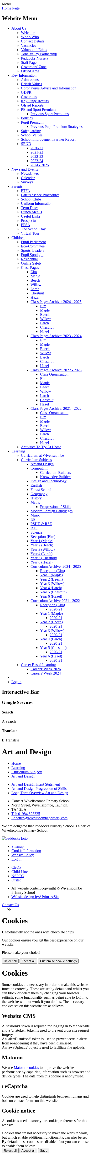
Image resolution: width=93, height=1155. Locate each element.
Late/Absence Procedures (40, 195)
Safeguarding (31, 131)
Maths (35, 502)
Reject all (10, 961)
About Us (18, 28)
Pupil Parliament (33, 242)
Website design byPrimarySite (35, 897)
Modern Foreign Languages (51, 511)
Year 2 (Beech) (42, 545)
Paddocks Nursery (35, 58)
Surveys (27, 182)
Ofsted (16, 880)
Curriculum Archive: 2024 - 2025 (56, 566)
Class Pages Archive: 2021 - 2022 (56, 408)
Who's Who (30, 37)
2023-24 (37, 161)
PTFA (25, 191)
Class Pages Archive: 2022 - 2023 (56, 370)
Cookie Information (26, 851)
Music (35, 515)
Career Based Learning (38, 665)
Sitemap (17, 846)
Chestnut (37, 293)
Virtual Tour (30, 233)
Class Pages (30, 267)
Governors (29, 97)
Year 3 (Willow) (43, 549)
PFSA (25, 225)
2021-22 (37, 152)
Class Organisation (54, 374)
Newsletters (30, 174)
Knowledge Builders (55, 477)
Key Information (23, 75)
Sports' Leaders (32, 250)
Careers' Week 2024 (46, 673)
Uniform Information (36, 203)
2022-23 (37, 156)
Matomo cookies (26, 1068)
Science (36, 532)
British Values (31, 84)
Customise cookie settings (58, 961)
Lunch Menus (31, 212)
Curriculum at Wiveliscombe (42, 455)
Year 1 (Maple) (42, 541)
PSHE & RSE (41, 524)
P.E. (33, 519)
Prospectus (29, 221)
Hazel (35, 297)
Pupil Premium (32, 122)
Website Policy (22, 855)
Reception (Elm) (43, 537)
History (36, 498)
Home (16, 763)
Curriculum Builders (55, 472)
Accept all (28, 961)
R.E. (34, 528)
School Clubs (31, 199)
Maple (35, 276)
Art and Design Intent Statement (35, 784)
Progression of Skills (55, 507)
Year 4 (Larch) (41, 554)
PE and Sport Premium (38, 109)
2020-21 (37, 148)
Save (43, 1150)
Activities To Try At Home (41, 447)
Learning (18, 451)
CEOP (16, 867)
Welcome (28, 33)
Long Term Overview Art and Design (39, 793)
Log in (16, 682)
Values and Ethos (34, 50)
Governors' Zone (33, 67)
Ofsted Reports (32, 105)
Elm (34, 272)
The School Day (33, 229)
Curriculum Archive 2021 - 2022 (55, 601)
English (36, 485)
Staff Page (28, 63)
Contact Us (10, 905)
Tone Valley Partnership (39, 54)
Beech (35, 280)
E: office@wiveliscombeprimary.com (39, 818)
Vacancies (28, 45)
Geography (39, 494)
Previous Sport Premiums (50, 114)
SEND (26, 144)
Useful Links (31, 216)
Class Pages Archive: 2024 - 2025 (56, 302)
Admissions (30, 80)
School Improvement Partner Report (48, 139)
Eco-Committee (33, 246)
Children (18, 238)
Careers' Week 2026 (46, 669)
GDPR (26, 92)
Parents (16, 186)
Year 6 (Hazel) (41, 562)
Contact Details (32, 41)
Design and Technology (49, 481)
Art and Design (42, 464)
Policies (27, 118)
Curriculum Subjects (36, 460)
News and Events (24, 169)
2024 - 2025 (40, 165)
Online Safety (31, 263)
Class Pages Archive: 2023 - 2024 (56, 336)
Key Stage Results (35, 101)
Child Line (19, 872)
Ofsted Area (30, 71)
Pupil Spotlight (32, 255)
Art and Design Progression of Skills (39, 789)
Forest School (41, 490)
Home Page (11, 8)
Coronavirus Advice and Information (48, 88)
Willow (36, 285)
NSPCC (17, 876)
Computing (39, 468)
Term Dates (29, 208)
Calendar (28, 178)
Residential (29, 259)
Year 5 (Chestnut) (44, 558)
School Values (31, 135)
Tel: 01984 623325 (25, 814)
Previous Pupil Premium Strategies (57, 127)
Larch (35, 289)
